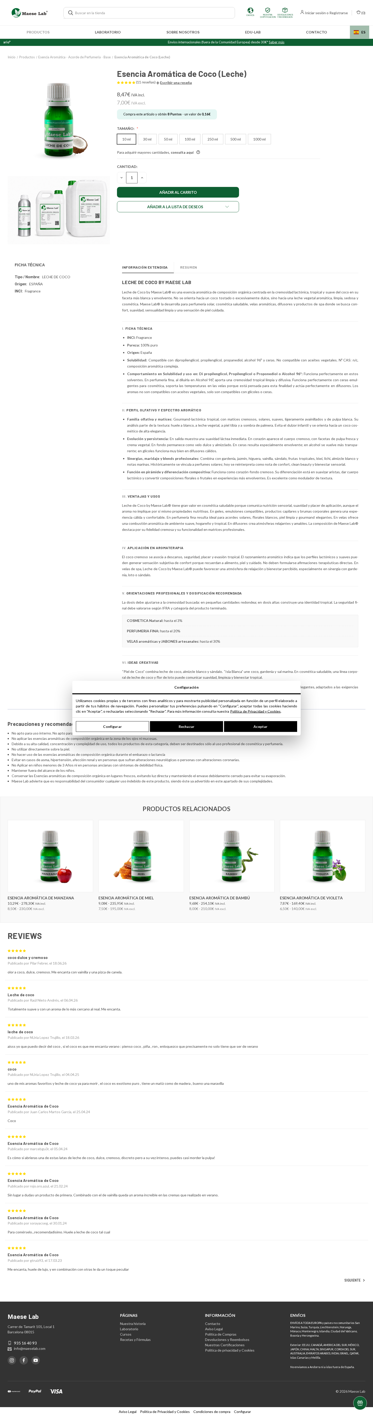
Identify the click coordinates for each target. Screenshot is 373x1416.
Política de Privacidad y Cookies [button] (165, 1411)
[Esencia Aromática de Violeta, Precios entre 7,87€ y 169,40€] (322, 856)
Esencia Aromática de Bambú (219, 898)
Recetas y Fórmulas (135, 1339)
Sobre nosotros (182, 32)
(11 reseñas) (146, 82)
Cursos (125, 1334)
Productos (38, 32)
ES (363, 32)
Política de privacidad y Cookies (230, 1350)
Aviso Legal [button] (128, 1411)
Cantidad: (127, 166)
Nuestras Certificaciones (225, 1345)
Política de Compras (220, 1334)
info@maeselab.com (29, 1348)
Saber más (251, 42)
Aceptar (260, 726)
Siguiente (352, 1280)
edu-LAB (253, 32)
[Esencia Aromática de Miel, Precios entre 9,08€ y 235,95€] (141, 856)
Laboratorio (108, 32)
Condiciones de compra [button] (211, 1411)
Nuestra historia (133, 1323)
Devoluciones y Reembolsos (227, 1339)
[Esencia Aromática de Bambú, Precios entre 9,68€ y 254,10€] (232, 856)
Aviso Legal (214, 1329)
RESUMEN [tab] (188, 267)
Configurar (112, 726)
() (363, 13)
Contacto (316, 32)
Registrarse (338, 13)
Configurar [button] (242, 1411)
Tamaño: (126, 128)
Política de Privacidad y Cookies (255, 711)
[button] (174, 82)
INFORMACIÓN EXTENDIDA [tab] (145, 267)
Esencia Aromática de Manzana (41, 898)
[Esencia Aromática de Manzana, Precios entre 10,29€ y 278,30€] (50, 856)
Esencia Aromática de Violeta (311, 898)
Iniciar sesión (315, 13)
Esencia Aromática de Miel (126, 898)
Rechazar (186, 726)
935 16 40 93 (25, 1343)
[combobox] (359, 32)
